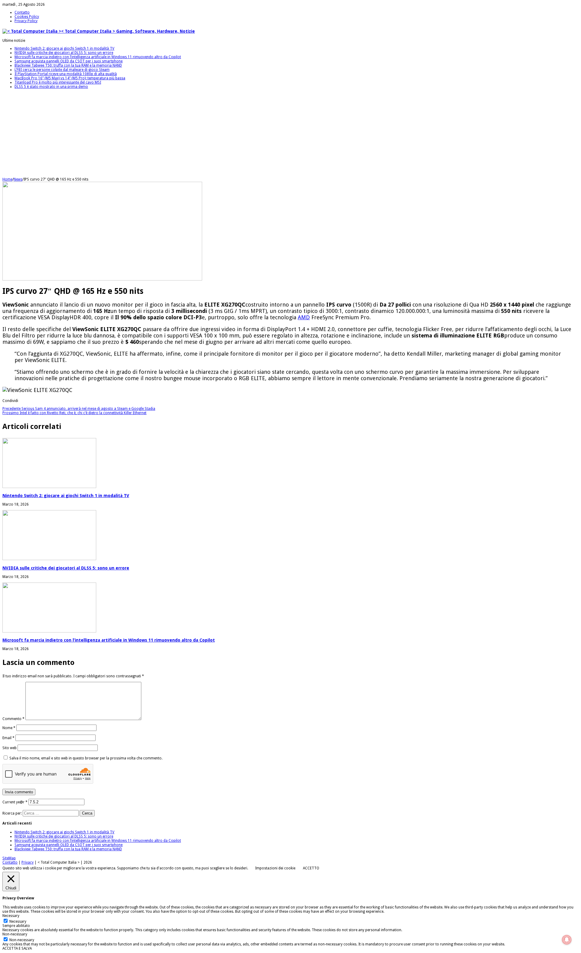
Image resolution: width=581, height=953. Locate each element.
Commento (13, 719)
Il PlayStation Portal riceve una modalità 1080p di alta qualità (66, 74)
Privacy (27, 862)
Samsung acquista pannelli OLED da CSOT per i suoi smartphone (69, 61)
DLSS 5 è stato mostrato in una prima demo (51, 87)
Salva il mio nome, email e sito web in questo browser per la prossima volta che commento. (85, 758)
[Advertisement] (184, 134)
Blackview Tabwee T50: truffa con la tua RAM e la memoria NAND (68, 65)
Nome (8, 728)
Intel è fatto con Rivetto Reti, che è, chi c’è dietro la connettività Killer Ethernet (74, 413)
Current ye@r (15, 802)
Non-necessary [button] (14, 934)
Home (7, 179)
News (18, 179)
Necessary (17, 921)
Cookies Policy (27, 17)
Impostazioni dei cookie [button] (275, 868)
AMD (304, 317)
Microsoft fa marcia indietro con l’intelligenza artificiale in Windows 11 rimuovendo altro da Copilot (98, 57)
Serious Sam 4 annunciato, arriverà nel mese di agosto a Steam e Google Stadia (78, 409)
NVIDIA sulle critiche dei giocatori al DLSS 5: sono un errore (64, 53)
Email (8, 738)
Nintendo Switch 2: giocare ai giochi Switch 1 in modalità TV (64, 48)
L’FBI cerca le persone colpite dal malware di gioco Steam (62, 70)
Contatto (22, 12)
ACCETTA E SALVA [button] (17, 948)
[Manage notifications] (567, 940)
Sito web (9, 748)
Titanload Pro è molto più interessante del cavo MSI (58, 82)
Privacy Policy (26, 21)
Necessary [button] (10, 916)
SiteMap (9, 858)
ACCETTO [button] (311, 868)
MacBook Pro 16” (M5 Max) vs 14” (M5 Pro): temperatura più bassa (70, 78)
